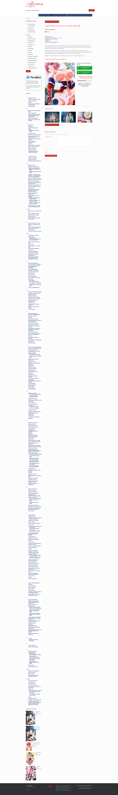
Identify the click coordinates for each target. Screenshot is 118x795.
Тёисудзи (30, 584)
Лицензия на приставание (34, 297)
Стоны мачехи (31, 575)
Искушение (30, 249)
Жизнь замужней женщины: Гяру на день (34, 218)
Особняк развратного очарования (33, 413)
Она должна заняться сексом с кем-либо (35, 401)
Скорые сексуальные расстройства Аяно (33, 560)
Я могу (29, 697)
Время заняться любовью (34, 145)
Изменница (30, 244)
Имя (46, 148)
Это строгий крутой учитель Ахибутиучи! (34, 687)
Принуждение (32, 62)
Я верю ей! (30, 689)
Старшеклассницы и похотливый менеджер (33, 574)
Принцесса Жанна (32, 474)
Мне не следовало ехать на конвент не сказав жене (34, 334)
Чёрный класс (31, 665)
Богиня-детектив (32, 113)
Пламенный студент (32, 425)
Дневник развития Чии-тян (34, 186)
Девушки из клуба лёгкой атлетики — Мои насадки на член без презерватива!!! (34, 175)
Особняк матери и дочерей (34, 411)
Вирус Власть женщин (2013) (34, 131)
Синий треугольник (32, 547)
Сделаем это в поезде (33, 520)
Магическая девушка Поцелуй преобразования (34, 314)
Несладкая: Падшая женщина (32, 376)
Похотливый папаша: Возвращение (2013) (34, 461)
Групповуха (31, 40)
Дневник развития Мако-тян (34, 185)
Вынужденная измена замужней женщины (33, 152)
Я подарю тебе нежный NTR (34, 699)
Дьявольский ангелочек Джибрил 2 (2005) (34, 201)
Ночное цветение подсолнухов (32, 385)
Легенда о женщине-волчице (34, 291)
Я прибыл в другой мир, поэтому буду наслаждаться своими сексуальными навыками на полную (34, 703)
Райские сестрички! (32, 497)
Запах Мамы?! (31, 229)
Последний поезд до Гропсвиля (33, 443)
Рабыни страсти (32, 490)
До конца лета (31, 188)
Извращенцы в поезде (33, 235)
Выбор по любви (32, 149)
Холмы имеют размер (33, 646)
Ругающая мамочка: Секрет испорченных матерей (34, 509)
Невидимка (30, 365)
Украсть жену (31, 606)
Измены (30, 48)
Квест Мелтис (31, 274)
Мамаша (30, 317)
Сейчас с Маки (31, 521)
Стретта (30, 577)
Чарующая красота (32, 651)
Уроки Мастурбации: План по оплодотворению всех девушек (34, 630)
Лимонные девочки (32, 295)
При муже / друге (32, 60)
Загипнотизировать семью (34, 223)
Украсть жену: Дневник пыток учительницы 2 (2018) (34, 610)
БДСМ (30, 36)
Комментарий (48, 136)
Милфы (30, 54)
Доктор (30, 42)
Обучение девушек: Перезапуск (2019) (33, 396)
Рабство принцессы (32, 488)
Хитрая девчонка (32, 645)
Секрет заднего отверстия (34, 523)
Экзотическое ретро (32, 680)
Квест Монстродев (32, 276)
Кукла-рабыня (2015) (33, 281)
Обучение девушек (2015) (35, 394)
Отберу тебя (31, 415)
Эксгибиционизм (32, 67)
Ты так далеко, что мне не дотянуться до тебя (34, 595)
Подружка (30, 433)
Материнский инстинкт (33, 318)
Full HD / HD (31, 31)
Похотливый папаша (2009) (35, 454)
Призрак (30, 472)
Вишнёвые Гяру (32, 133)
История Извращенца (33, 251)
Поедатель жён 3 (32, 437)
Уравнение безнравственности (32, 625)
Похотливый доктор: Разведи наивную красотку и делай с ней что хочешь (34, 450)
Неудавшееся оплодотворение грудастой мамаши (34, 380)
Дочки (30, 46)
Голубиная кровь (32, 156)
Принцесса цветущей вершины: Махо (33, 482)
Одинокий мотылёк (32, 398)
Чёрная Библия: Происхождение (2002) (34, 657)
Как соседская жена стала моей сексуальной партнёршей (34, 266)
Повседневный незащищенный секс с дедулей (33, 431)
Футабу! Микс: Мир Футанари (33, 640)
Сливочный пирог (32, 562)
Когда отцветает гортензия (34, 277)
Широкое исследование (33, 670)
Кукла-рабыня (31, 280)
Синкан (30, 548)
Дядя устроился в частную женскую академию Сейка (34, 206)
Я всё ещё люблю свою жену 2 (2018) (34, 695)
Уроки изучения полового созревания (34, 628)
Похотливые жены (32, 448)
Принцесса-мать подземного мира (34, 476)
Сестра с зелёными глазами (34, 545)
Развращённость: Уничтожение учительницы (34, 495)
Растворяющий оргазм (33, 505)
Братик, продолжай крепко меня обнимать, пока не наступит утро (34, 115)
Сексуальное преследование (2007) (34, 528)
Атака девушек (31, 106)
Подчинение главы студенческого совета (33, 436)
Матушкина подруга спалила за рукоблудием (34, 321)
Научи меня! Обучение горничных (33, 360)
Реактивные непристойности (34, 506)
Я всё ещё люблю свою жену (34, 690)
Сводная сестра (31, 516)
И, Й (28, 233)
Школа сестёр (31, 673)
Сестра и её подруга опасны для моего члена (34, 544)
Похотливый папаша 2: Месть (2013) (34, 464)
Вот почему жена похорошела (32, 142)
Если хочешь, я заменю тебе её (34, 211)
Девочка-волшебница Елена (34, 178)
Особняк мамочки (32, 409)
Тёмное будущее (32, 587)
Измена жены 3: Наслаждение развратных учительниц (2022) (35, 238)
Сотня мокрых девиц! (33, 566)
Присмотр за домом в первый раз (33, 484)
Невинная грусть (32, 367)
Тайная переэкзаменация (34, 582)
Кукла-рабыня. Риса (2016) (35, 283)
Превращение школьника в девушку (34, 471)
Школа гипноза (31, 672)
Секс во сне (31, 524)
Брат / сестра (31, 38)
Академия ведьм (32, 97)
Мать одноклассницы (33, 322)
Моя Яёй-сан (31, 341)
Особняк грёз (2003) (33, 406)
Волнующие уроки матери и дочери (34, 139)
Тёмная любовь (31, 585)
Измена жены (31, 236)
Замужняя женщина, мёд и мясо (34, 225)
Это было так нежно (32, 685)
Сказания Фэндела (32, 554)
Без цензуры (31, 24)
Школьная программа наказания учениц (33, 676)
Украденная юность (32, 604)
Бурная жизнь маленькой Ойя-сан (34, 120)
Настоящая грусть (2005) (34, 354)
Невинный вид (31, 370)
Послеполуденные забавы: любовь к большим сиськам (34, 446)
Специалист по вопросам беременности (34, 569)
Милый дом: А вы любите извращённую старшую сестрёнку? (34, 329)
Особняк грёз (31, 405)
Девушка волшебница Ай (34, 168)
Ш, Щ (28, 669)
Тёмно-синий (31, 588)
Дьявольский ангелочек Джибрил (33, 196)
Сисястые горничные (33, 550)
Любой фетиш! (31, 309)
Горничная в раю (32, 159)
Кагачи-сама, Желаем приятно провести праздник (34, 264)
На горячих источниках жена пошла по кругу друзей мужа (34, 348)
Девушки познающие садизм (34, 179)
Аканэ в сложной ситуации (34, 99)
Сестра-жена (31, 541)
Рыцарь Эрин (31, 510)
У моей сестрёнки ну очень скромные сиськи (34, 621)
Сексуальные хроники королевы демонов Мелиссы (33, 533)
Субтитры (31, 29)
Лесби (30, 50)
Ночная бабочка (32, 383)
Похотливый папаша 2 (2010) (34, 456)
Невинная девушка (32, 368)
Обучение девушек (32, 393)
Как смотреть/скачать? (59, 15)
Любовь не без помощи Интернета (33, 305)
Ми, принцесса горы (32, 331)
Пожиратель (31, 439)
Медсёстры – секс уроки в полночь (34, 326)
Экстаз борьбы (31, 683)
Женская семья (31, 216)
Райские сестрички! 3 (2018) (34, 503)
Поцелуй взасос (31, 468)
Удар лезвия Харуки (32, 599)
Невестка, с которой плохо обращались (34, 364)
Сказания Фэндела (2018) (35, 555)
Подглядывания (32, 58)
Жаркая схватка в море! (33, 214)
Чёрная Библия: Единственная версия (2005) (34, 662)
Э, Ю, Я (28, 678)
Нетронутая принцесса (33, 378)
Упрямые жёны (31, 623)
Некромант (30, 372)
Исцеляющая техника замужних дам (33, 255)
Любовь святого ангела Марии (33, 307)
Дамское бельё (31, 165)
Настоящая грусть (32, 353)
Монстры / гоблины (33, 56)
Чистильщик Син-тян (33, 666)
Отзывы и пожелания (74, 15)
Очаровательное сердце (33, 416)
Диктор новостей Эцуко (33, 181)
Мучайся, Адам (31, 342)
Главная (42, 15)
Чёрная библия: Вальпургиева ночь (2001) (35, 654)
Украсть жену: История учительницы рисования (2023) (34, 614)
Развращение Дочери (33, 493)
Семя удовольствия (32, 537)
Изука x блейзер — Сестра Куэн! (34, 246)
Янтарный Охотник (32, 698)
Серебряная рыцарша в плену (33, 540)
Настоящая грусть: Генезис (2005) (35, 357)
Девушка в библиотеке (33, 166)
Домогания (31, 44)
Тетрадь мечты (31, 590)
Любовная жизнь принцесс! (34, 298)
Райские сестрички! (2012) (35, 498)
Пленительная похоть (33, 427)
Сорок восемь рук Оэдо (33, 563)
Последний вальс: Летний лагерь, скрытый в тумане (34, 441)
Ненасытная (31, 374)
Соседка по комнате (32, 565)
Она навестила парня (33, 404)
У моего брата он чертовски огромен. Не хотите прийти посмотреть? (34, 618)
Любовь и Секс (31, 302)
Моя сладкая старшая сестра (34, 339)
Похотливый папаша (33, 453)
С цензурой (31, 26)
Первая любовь (31, 424)
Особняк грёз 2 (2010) (34, 408)
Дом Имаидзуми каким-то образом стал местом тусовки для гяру (34, 190)
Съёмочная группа (32, 578)
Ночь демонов (31, 387)
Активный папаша (32, 100)
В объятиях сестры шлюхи (34, 134)
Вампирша (30, 126)
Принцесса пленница (33, 478)
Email (46, 152)
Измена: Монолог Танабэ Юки (34, 242)
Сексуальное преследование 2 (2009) (34, 530)
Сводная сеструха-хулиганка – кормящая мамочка (34, 518)
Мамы (30, 52)
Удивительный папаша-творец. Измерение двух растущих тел (33, 602)
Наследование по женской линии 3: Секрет (34, 352)
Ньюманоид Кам (32, 388)
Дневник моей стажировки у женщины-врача (34, 183)
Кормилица (30, 279)
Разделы (48, 15)
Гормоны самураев (32, 157)
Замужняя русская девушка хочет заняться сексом (34, 228)
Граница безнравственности (34, 160)
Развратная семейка (32, 491)
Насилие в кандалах (32, 349)
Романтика (31, 64)
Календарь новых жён (33, 271)
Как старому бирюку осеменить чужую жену (33, 270)
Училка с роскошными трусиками (33, 634)
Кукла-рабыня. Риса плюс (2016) (35, 285)
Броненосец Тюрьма (33, 118)
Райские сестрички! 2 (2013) (34, 500)
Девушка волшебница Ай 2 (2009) (35, 172)
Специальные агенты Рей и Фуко (34, 571)
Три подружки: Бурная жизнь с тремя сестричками (34, 592)
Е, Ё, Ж (28, 209)
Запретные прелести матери (34, 231)
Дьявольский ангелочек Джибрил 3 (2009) (34, 203)
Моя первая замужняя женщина (33, 338)
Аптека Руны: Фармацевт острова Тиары (34, 104)
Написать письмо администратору (84, 785)
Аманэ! (29, 102)
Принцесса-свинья (32, 479)
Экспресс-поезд (31, 682)
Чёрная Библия (31, 652)
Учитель (30, 65)
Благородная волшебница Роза (34, 111)
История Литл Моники (33, 252)
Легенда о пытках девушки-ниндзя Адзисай (34, 294)
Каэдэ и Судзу (31, 273)
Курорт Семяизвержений (33, 287)
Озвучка (30, 28)
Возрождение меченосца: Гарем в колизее (34, 137)
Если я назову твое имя (33, 213)
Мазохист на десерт (32, 315)
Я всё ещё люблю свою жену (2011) (34, 692)
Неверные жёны (32, 361)
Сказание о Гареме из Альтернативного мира (33, 552)
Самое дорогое (31, 514)
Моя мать (30, 335)
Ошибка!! (30, 418)
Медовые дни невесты (33, 324)
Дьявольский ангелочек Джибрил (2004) (34, 198)
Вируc (29, 129)
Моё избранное (87, 15)
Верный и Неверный (33, 127)
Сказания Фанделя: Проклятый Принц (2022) (34, 557)
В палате (30, 143)
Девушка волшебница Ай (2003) (35, 170)
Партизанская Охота (32, 422)
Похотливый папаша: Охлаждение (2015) (34, 466)
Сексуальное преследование (34, 526)
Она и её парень (32, 402)
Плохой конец (31, 428)
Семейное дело (31, 536)
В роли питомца (32, 148)
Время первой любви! (33, 146)
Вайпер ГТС (31, 124)
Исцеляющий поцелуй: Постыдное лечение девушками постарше (33, 257)
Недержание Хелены (33, 371)
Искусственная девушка (33, 248)
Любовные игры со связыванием (32, 301)
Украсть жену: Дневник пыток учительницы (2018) (35, 608)
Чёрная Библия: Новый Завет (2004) (34, 659)
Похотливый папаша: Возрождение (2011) (34, 459)
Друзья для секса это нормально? (33, 194)
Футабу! (30, 638)
